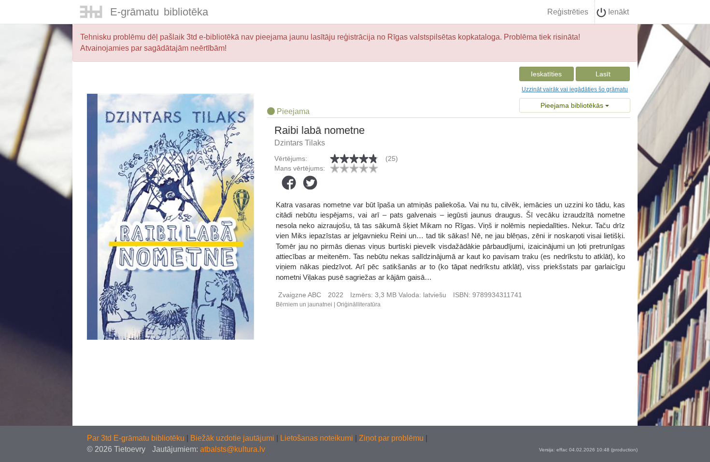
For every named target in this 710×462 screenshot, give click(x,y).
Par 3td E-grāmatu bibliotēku (136, 438)
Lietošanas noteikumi (317, 438)
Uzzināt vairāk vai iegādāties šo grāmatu (575, 89)
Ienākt (617, 12)
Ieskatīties (546, 74)
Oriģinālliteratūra (359, 304)
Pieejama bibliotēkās (572, 105)
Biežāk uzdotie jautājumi (233, 438)
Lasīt (603, 74)
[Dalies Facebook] (289, 182)
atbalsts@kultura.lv (232, 449)
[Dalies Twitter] (310, 182)
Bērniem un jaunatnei (304, 304)
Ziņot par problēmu (391, 438)
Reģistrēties (567, 12)
